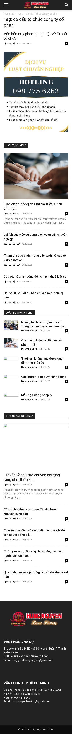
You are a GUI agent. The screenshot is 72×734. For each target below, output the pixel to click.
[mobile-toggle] (6, 5)
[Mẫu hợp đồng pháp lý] (11, 397)
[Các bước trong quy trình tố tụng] (11, 379)
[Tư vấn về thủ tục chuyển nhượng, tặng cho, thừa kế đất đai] (36, 447)
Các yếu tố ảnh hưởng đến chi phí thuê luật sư (35, 276)
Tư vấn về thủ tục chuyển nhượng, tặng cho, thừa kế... (32, 477)
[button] (67, 5)
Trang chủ (9, 13)
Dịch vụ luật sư (11, 43)
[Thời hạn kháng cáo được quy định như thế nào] (11, 361)
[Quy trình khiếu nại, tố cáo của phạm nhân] (11, 343)
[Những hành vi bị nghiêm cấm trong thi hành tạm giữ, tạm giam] (11, 325)
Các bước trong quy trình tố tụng (43, 377)
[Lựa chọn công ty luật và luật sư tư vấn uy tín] (36, 176)
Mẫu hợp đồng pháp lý (36, 395)
